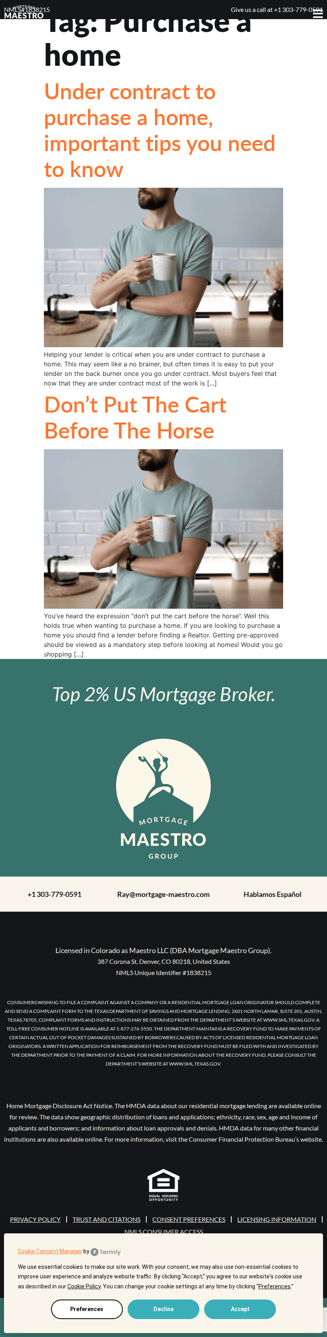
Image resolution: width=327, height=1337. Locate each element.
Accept (240, 1309)
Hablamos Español (272, 894)
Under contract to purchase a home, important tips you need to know (160, 129)
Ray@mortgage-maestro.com (163, 894)
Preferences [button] (274, 1286)
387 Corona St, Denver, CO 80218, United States (163, 961)
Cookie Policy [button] (83, 1286)
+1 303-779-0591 (54, 894)
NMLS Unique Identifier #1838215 (163, 972)
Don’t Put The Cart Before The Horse (135, 417)
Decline (163, 1309)
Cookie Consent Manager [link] (50, 1251)
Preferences (86, 1309)
